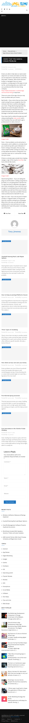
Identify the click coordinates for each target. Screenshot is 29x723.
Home (3, 719)
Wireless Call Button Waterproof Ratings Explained (14, 516)
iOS (4, 569)
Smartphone (6, 586)
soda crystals (17, 118)
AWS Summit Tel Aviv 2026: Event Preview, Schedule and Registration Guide (14, 538)
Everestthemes (15, 717)
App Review (6, 552)
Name (6, 478)
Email (6, 486)
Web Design (6, 603)
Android (5, 548)
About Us (9, 719)
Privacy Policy (5, 721)
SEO (4, 583)
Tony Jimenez (11, 69)
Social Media (6, 589)
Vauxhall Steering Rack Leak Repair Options (12, 257)
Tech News (6, 596)
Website (6, 493)
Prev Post (8, 213)
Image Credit (5, 139)
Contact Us (17, 719)
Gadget (5, 559)
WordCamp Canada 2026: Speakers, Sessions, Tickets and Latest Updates (13, 532)
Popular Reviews (7, 576)
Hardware (6, 566)
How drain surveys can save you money (14, 362)
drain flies (20, 160)
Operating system (8, 572)
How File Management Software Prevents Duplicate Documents (14, 526)
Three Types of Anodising (9, 330)
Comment (7, 462)
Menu (4, 15)
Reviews (5, 579)
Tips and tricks (6, 241)
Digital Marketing (7, 555)
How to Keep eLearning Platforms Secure (14, 295)
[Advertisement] (14, 32)
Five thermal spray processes (10, 395)
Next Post (21, 213)
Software (5, 593)
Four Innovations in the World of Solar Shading (13, 429)
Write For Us (14, 721)
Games (5, 562)
